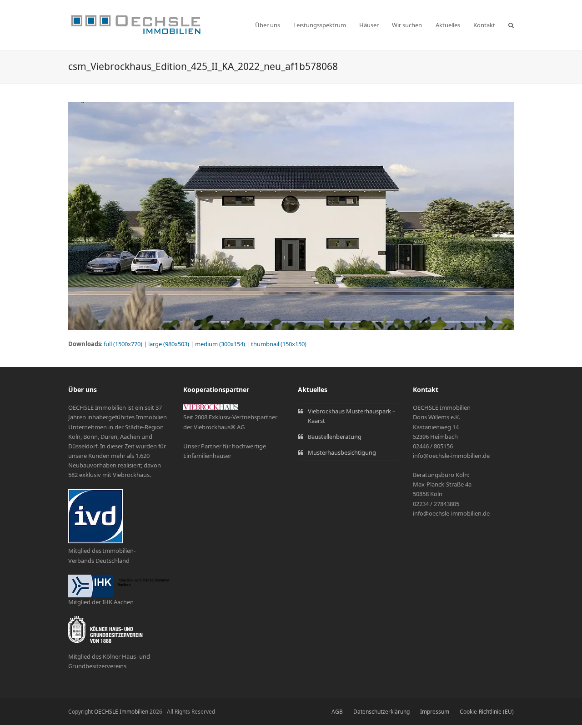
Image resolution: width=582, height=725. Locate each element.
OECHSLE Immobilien (121, 711)
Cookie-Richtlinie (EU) (487, 711)
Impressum (434, 711)
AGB (337, 711)
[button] (511, 25)
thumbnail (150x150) (278, 344)
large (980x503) (168, 344)
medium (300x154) (220, 344)
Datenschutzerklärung (381, 711)
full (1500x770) (123, 344)
